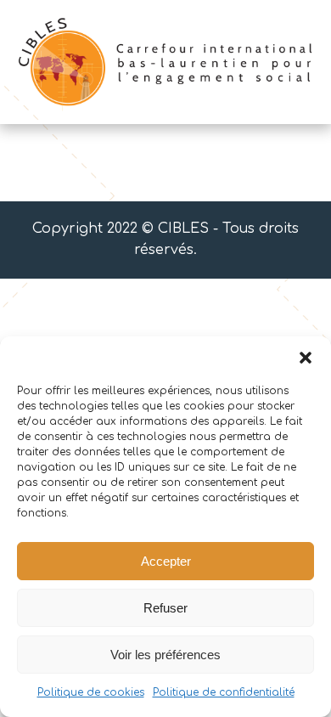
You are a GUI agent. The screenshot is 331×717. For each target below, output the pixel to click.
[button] (305, 357)
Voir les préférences (165, 654)
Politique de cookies (90, 692)
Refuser (165, 608)
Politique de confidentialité (224, 692)
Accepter (166, 561)
